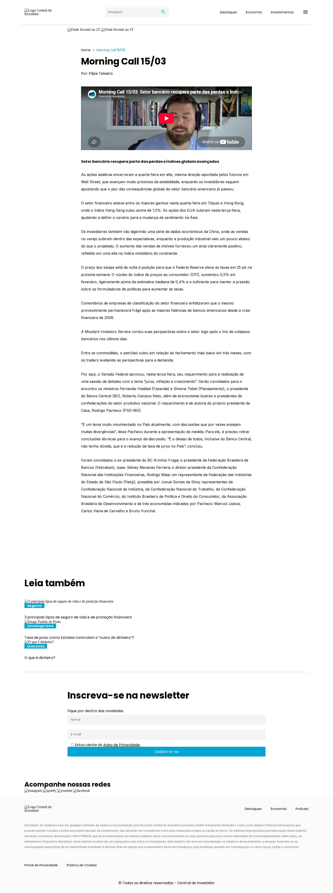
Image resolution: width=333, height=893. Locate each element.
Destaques (228, 12)
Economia (254, 12)
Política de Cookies (82, 865)
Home (86, 50)
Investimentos (282, 12)
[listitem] (166, 609)
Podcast (302, 809)
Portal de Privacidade (41, 865)
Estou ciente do (107, 745)
